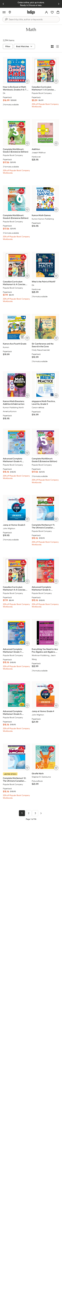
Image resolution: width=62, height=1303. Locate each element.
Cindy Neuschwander (41, 350)
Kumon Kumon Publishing (43, 219)
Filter (7, 46)
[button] (4, 12)
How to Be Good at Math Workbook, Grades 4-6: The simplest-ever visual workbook (16, 88)
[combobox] (33, 19)
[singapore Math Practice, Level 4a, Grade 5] (45, 385)
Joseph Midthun (39, 152)
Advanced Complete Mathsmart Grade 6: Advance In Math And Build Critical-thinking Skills (44, 588)
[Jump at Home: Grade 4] (45, 695)
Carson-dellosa (38, 407)
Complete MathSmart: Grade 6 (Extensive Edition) (15, 216)
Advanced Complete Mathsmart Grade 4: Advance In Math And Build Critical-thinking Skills (15, 460)
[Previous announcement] (3, 4)
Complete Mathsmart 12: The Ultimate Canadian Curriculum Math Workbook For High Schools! (16, 779)
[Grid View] (52, 46)
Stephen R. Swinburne (41, 777)
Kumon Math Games (41, 215)
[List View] (57, 46)
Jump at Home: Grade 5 (14, 525)
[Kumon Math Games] (45, 199)
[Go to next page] (41, 813)
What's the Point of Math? (43, 281)
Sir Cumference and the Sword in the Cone (42, 345)
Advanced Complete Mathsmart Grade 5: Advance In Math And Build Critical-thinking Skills (15, 712)
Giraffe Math (38, 773)
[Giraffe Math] (45, 757)
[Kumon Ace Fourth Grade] (16, 327)
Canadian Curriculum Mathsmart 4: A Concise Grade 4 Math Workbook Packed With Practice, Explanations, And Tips (14, 588)
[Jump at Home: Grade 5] (16, 508)
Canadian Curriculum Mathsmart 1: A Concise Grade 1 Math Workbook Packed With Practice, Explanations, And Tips (43, 88)
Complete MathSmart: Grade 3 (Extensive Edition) (15, 150)
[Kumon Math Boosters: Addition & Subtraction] (16, 385)
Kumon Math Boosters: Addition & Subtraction (13, 402)
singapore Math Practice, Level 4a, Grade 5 (43, 402)
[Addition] (45, 133)
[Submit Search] (6, 19)
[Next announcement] (59, 4)
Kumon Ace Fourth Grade (14, 343)
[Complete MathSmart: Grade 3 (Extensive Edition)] (16, 133)
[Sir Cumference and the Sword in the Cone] (45, 327)
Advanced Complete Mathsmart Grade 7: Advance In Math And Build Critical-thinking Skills (15, 650)
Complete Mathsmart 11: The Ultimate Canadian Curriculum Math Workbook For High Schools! (45, 526)
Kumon (6, 347)
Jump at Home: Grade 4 (43, 711)
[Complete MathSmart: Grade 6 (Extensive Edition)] (16, 199)
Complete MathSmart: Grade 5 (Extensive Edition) (44, 460)
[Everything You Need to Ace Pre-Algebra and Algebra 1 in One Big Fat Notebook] (45, 633)
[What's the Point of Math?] (45, 265)
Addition (36, 149)
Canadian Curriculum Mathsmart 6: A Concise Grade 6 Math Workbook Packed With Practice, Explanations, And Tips (14, 283)
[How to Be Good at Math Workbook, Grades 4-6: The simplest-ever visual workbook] (16, 70)
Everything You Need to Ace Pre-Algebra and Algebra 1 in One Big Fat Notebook (45, 650)
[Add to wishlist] (27, 81)
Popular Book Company (42, 93)
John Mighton (9, 528)
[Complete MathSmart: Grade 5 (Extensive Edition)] (45, 442)
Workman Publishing (40, 655)
